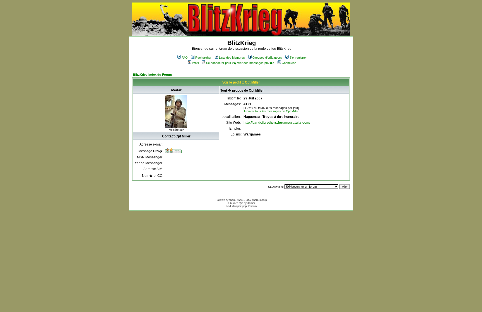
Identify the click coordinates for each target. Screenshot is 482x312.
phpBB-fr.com (249, 206)
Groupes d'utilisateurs (267, 57)
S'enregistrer (298, 57)
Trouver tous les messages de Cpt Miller (271, 111)
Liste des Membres (232, 57)
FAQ (185, 57)
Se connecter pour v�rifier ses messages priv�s (240, 63)
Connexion (289, 63)
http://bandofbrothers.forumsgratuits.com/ (277, 123)
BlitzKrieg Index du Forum (152, 74)
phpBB (232, 199)
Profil (195, 63)
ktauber (251, 202)
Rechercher (203, 57)
